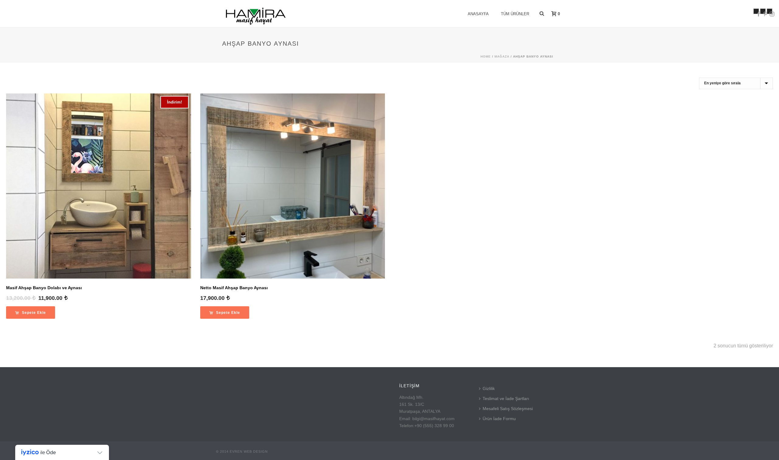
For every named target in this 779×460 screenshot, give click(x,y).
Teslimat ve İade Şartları (506, 398)
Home (485, 56)
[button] (30, 312)
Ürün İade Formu (499, 418)
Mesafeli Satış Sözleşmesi (508, 408)
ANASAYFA (478, 14)
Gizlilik (489, 388)
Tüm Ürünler (515, 14)
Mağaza (501, 56)
